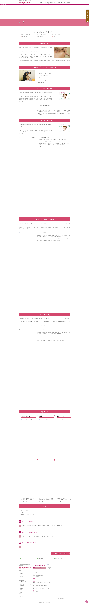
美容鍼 (21, 592)
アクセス (21, 577)
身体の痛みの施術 (23, 581)
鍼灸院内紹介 (22, 574)
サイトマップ (21, 596)
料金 (20, 593)
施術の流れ (22, 578)
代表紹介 (21, 573)
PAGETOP (86, 602)
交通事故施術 (22, 585)
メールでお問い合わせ (40, 567)
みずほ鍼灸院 (2, 4)
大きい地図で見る (61, 598)
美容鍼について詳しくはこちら (60, 553)
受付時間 (21, 576)
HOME (20, 570)
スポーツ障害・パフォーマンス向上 (25, 584)
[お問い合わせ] (87, 21)
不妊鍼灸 (21, 589)
